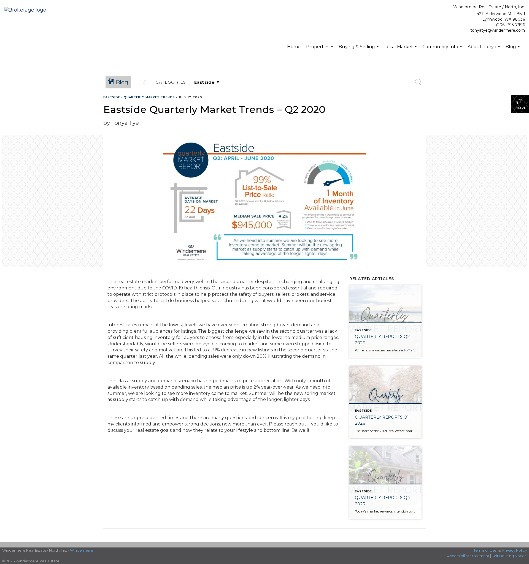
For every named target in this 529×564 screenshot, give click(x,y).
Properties (320, 49)
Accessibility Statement (468, 556)
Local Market (401, 49)
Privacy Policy (514, 550)
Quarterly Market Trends (149, 97)
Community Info (442, 49)
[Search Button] (418, 82)
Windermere (81, 550)
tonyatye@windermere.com (497, 30)
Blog (513, 49)
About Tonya (484, 49)
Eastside (111, 97)
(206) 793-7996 (510, 24)
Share (520, 108)
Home (294, 46)
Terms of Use (485, 550)
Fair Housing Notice (509, 556)
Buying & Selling (359, 49)
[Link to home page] (26, 10)
